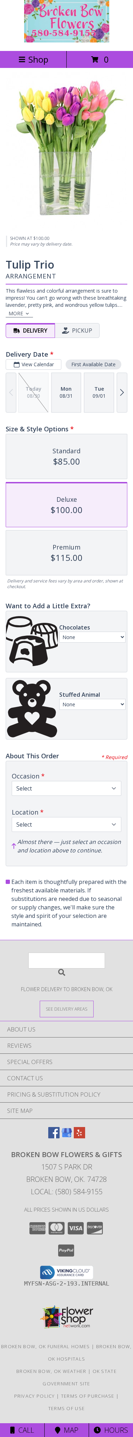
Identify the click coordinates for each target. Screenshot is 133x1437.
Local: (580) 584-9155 (66, 1191)
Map (69, 1430)
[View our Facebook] (54, 1136)
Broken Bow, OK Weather (51, 1371)
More (16, 313)
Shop (38, 59)
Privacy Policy (34, 1396)
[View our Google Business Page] (66, 1136)
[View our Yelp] (79, 1136)
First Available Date (93, 364)
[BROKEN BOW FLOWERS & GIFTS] (66, 40)
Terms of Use (66, 1408)
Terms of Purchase (88, 1396)
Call (24, 1430)
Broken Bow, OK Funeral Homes (45, 1346)
